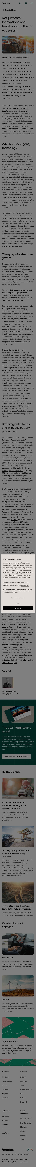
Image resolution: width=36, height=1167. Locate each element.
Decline (18, 603)
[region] (18, 583)
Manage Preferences (18, 598)
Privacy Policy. (25, 585)
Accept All (18, 608)
